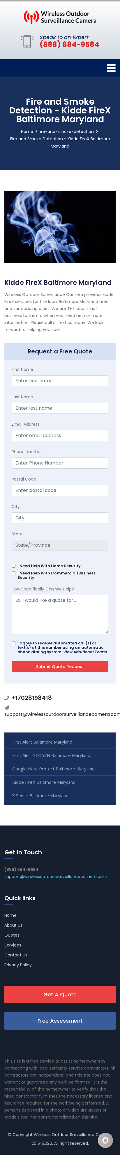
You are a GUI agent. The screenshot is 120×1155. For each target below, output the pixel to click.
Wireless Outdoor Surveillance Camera (73, 1135)
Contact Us (15, 955)
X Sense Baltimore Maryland (40, 795)
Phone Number (27, 452)
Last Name (22, 397)
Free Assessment (60, 1020)
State (17, 534)
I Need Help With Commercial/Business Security (56, 575)
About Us (13, 925)
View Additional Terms (85, 652)
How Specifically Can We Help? (43, 589)
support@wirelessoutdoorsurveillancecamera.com (55, 876)
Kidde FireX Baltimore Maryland (43, 782)
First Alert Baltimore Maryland (42, 742)
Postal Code (24, 479)
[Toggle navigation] (111, 68)
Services (12, 945)
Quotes (12, 935)
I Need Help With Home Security (49, 566)
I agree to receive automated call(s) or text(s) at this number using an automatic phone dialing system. (62, 647)
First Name (22, 369)
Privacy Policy (18, 965)
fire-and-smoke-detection (66, 131)
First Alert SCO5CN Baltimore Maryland (51, 755)
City (16, 506)
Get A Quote (60, 994)
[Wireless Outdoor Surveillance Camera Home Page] (60, 17)
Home (27, 131)
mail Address (26, 424)
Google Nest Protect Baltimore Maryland (53, 769)
